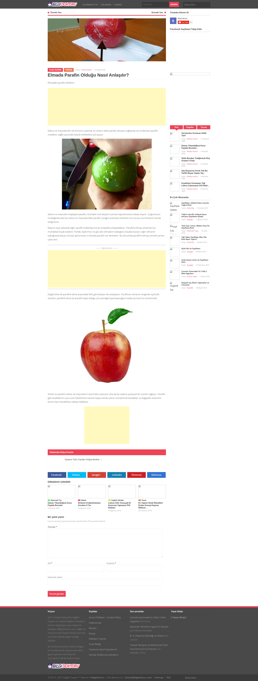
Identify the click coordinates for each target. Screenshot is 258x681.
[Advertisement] (107, 107)
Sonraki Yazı (157, 12)
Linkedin (117, 474)
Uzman (118, 4)
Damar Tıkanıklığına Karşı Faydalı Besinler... (193, 146)
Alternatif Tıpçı (192, 231)
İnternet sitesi (55, 577)
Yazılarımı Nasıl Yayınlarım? (103, 649)
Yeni (176, 127)
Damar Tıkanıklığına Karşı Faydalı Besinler (60, 504)
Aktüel (83, 500)
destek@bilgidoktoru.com (138, 677)
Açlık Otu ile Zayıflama (190, 249)
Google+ (203, 4)
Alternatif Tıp (90, 4)
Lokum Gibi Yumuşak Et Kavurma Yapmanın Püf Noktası (119, 505)
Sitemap (159, 677)
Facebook (199, 4)
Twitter (76, 474)
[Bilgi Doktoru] (62, 5)
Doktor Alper (192, 276)
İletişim (92, 628)
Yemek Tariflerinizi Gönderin (103, 654)
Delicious (156, 474)
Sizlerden (106, 4)
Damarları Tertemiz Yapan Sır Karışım (149, 626)
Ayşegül (190, 219)
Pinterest (207, 4)
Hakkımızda (95, 622)
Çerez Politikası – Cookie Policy (105, 617)
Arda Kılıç (190, 208)
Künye (92, 633)
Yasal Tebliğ (95, 644)
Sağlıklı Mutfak (117, 500)
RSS (169, 677)
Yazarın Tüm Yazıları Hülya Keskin (83, 459)
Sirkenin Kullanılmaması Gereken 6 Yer (89, 504)
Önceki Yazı (56, 12)
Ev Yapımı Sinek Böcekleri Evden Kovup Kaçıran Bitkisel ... (150, 505)
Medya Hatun (192, 139)
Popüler (190, 127)
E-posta (111, 563)
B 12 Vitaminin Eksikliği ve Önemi (147, 635)
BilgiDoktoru (98, 677)
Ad (50, 563)
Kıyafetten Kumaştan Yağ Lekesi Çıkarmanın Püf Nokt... (195, 184)
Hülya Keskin (86, 70)
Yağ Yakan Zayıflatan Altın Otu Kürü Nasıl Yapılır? (194, 238)
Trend (68, 70)
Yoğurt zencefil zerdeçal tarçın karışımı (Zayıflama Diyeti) (194, 215)
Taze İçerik (55, 70)
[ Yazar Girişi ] (178, 617)
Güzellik (190, 288)
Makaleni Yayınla (97, 638)
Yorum (52, 526)
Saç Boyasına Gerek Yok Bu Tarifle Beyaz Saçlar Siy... (194, 172)
